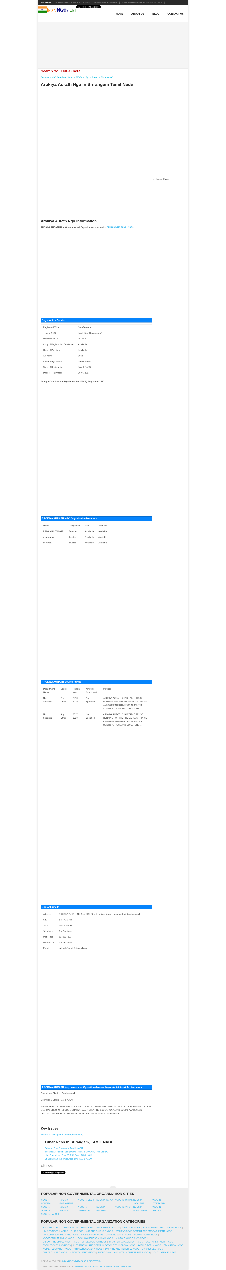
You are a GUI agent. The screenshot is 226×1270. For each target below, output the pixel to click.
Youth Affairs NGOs (164, 1252)
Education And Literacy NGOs (60, 1227)
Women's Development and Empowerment (61, 1134)
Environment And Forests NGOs (162, 1227)
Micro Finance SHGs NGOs (131, 1238)
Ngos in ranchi (50, 1214)
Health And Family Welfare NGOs (100, 1227)
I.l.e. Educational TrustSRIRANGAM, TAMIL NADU (69, 1155)
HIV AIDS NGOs (50, 1231)
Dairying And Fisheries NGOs (122, 1249)
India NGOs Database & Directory (81, 1261)
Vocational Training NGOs (58, 1238)
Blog (155, 13)
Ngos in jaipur (123, 1207)
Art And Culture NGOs (99, 1231)
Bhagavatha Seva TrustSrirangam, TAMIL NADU (68, 1159)
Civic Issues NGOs (152, 1249)
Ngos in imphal (124, 1200)
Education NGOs (173, 1245)
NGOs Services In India (105, 3)
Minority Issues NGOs (82, 1252)
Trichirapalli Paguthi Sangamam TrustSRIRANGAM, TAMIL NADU (76, 1151)
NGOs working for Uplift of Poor (73, 3)
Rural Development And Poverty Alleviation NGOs (73, 1234)
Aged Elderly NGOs (149, 1245)
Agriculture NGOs (72, 1231)
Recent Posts (162, 179)
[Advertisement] (114, 43)
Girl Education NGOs (94, 1242)
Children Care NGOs (55, 1252)
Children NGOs (131, 1227)
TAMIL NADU (127, 227)
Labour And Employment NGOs (61, 1242)
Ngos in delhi (86, 1200)
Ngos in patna (104, 1200)
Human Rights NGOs (146, 1234)
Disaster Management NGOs (126, 1242)
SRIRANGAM (113, 227)
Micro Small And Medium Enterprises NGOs (124, 1252)
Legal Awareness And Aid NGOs (95, 1238)
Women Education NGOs (57, 1249)
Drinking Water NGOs (118, 1234)
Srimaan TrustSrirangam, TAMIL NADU (64, 1148)
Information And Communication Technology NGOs (104, 1245)
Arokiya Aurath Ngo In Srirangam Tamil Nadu (87, 84)
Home (119, 13)
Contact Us (175, 13)
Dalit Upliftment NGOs (159, 1242)
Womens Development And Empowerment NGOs (144, 1231)
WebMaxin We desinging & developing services (103, 1266)
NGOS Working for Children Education (142, 3)
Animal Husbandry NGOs (88, 1249)
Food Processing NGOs (57, 1245)
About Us (137, 13)
